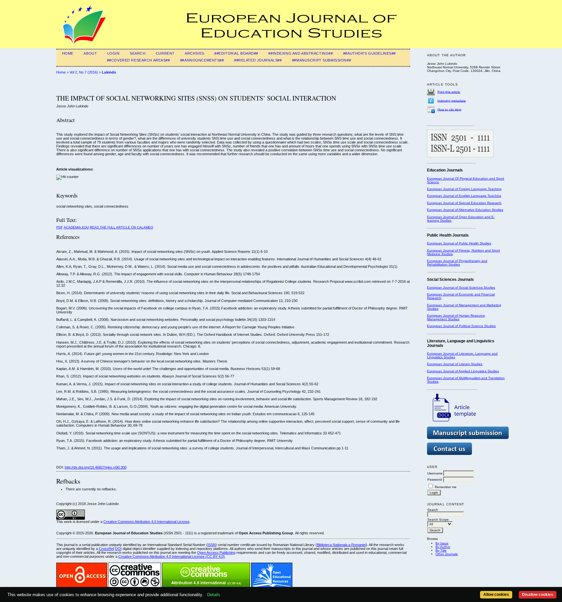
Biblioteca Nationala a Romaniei (341, 545)
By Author (442, 547)
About (90, 53)
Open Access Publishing (216, 552)
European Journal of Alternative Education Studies (465, 210)
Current (165, 53)
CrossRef (106, 549)
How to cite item (449, 109)
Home (68, 53)
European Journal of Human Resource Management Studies (456, 317)
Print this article (448, 91)
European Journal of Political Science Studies (461, 326)
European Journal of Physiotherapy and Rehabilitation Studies (457, 262)
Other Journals (446, 554)
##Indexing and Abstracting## (300, 53)
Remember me (446, 487)
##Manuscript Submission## (321, 60)
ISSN (211, 545)
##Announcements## (202, 60)
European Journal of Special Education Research (464, 203)
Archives (194, 53)
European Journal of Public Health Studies (459, 243)
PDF (59, 227)
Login (113, 53)
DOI (118, 549)
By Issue (441, 543)
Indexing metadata (451, 100)
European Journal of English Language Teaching (464, 196)
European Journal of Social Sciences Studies (461, 287)
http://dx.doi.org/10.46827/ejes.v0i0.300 (96, 467)
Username (435, 473)
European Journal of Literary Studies (454, 364)
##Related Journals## (258, 60)
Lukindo (109, 72)
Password (434, 479)
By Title (441, 550)
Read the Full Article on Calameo (121, 227)
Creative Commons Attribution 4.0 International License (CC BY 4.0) (171, 556)
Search (137, 53)
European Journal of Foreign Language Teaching (464, 189)
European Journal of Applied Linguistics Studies (463, 371)
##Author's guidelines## (369, 53)
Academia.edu (76, 227)
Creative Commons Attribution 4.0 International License (146, 522)
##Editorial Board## (236, 53)
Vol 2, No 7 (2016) (84, 72)
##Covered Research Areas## (138, 60)
